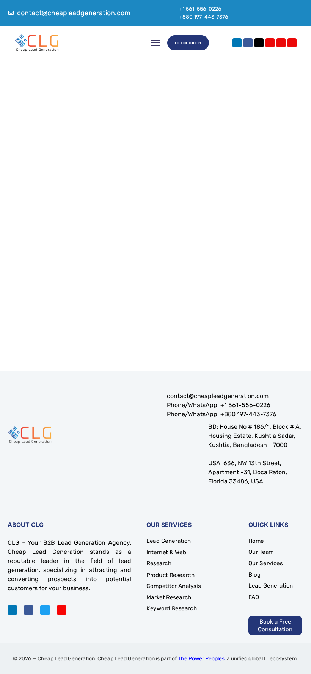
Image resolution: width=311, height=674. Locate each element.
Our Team (261, 552)
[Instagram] (270, 42)
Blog (254, 574)
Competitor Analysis (173, 586)
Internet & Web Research (166, 558)
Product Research (170, 574)
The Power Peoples (201, 658)
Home (256, 541)
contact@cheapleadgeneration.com (218, 396)
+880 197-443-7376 (203, 17)
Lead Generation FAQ (270, 591)
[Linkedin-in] (12, 610)
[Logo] (36, 42)
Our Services (265, 563)
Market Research (169, 597)
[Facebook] (248, 42)
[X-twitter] (259, 42)
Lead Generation (168, 541)
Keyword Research (171, 608)
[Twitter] (45, 610)
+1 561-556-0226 (200, 9)
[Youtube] (281, 42)
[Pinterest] (292, 42)
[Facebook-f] (28, 610)
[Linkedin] (237, 42)
